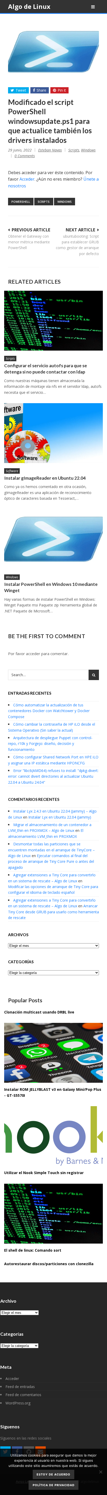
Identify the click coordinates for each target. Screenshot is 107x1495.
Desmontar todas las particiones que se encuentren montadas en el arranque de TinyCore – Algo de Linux (51, 849)
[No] (100, 1471)
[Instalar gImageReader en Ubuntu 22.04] (53, 433)
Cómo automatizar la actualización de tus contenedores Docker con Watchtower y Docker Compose (49, 710)
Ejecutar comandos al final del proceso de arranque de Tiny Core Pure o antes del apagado (51, 861)
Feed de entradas (20, 1386)
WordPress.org (17, 1403)
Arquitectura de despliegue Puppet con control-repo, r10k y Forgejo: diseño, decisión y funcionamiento (50, 743)
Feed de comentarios (23, 1394)
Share (41, 90)
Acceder (27, 179)
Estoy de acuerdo (53, 1474)
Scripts (73, 150)
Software (12, 471)
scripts (44, 202)
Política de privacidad (54, 1485)
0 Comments (25, 155)
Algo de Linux (29, 6)
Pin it (62, 90)
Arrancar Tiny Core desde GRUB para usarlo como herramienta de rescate (53, 911)
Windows (88, 150)
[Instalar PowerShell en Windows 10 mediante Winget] (53, 539)
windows (64, 202)
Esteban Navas (50, 150)
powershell (20, 202)
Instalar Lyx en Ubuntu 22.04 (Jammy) (59, 817)
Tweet (21, 90)
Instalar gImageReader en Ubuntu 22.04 (45, 478)
